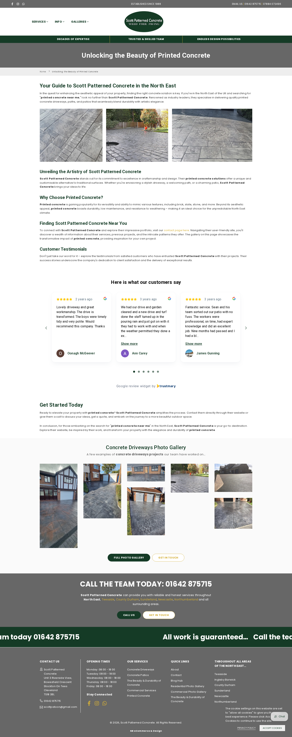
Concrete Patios (138, 675)
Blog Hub (177, 681)
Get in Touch (159, 615)
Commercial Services (141, 690)
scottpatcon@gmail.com (60, 707)
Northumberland (186, 599)
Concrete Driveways (140, 669)
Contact (176, 675)
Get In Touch (168, 558)
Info (58, 22)
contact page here (176, 230)
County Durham (127, 599)
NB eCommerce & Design (146, 730)
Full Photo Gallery (129, 558)
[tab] (134, 371)
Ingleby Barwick (225, 680)
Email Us (237, 4)
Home (43, 71)
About (175, 669)
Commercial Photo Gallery (188, 692)
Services (39, 22)
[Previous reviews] (46, 328)
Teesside (108, 599)
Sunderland (148, 599)
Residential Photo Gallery (187, 686)
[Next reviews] (245, 328)
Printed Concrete (138, 696)
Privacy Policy (246, 727)
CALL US (129, 615)
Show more (129, 344)
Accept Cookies (272, 728)
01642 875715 (52, 701)
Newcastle (165, 599)
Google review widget (133, 386)
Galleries (78, 22)
